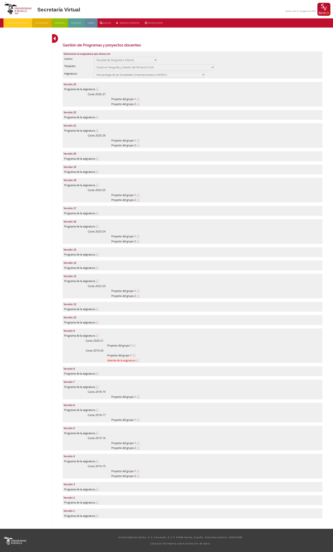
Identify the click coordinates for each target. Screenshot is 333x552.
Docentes (76, 22)
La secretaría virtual (18, 22)
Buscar (107, 22)
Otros (91, 22)
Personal (60, 22)
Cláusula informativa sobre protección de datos (180, 543)
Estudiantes (41, 22)
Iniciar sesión (155, 22)
